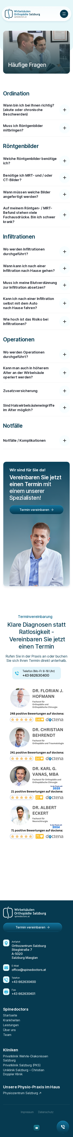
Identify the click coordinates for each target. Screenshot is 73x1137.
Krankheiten (11, 1020)
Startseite (10, 1015)
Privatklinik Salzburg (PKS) (21, 1065)
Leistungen (11, 1025)
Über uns (9, 1030)
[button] (64, 14)
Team (7, 1035)
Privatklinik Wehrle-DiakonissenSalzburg (25, 1058)
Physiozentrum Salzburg (20, 1093)
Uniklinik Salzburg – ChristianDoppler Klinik (23, 1072)
